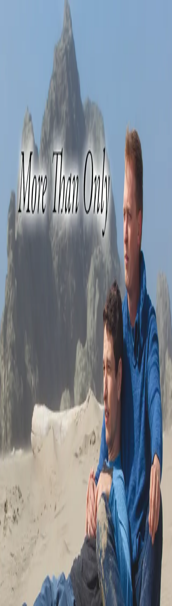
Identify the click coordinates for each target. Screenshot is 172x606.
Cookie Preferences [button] (23, 525)
